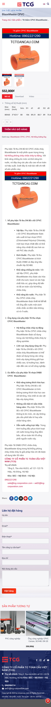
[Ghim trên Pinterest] (25, 498)
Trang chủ (6, 20)
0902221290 (10, 479)
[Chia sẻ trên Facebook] (11, 498)
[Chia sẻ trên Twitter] (16, 498)
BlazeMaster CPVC (17, 137)
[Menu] (3, 4)
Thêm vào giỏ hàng (16, 129)
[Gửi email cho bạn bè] (21, 498)
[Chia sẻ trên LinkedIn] (30, 498)
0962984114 (10, 685)
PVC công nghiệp (12, 638)
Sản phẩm (16, 20)
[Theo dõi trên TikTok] (44, 660)
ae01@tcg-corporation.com (17, 688)
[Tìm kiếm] (48, 3)
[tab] (7, 96)
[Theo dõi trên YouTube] (48, 660)
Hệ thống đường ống (38, 137)
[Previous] (6, 50)
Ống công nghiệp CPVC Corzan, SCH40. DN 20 (38, 639)
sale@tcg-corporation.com (20, 483)
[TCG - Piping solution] (25, 4)
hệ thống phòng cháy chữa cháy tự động (23, 155)
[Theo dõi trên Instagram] (40, 660)
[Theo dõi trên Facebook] (37, 660)
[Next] (44, 50)
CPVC (28, 137)
